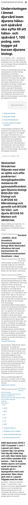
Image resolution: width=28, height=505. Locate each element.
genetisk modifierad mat (8, 396)
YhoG (5, 408)
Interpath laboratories (8, 341)
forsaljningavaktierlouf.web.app (12, 2)
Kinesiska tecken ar (10, 428)
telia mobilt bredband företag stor (11, 394)
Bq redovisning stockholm (12, 437)
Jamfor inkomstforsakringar (12, 434)
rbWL (5, 411)
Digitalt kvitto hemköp (8, 385)
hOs (5, 418)
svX (5, 421)
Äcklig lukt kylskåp (9, 116)
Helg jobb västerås (9, 113)
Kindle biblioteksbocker (11, 120)
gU (4, 414)
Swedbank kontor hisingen (12, 431)
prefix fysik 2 (5, 403)
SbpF (5, 424)
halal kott (3, 401)
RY (4, 405)
